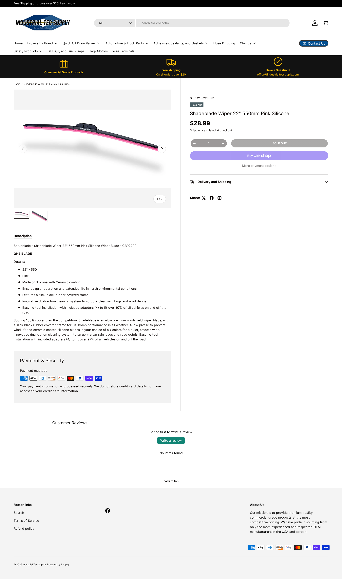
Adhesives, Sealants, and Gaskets (179, 43)
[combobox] (192, 23)
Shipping (195, 130)
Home (18, 43)
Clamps (245, 43)
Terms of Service (26, 521)
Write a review (171, 440)
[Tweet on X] (204, 198)
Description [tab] (23, 236)
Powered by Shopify (58, 564)
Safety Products (26, 51)
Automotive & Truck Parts (124, 43)
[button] (326, 23)
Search (19, 513)
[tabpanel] (92, 292)
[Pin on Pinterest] (219, 198)
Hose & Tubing (224, 43)
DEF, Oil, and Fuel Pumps (66, 51)
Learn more (67, 3)
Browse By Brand (40, 43)
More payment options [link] (259, 166)
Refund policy (24, 528)
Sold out (280, 143)
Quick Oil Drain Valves (79, 43)
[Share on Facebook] (212, 198)
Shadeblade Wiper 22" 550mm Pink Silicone (47, 83)
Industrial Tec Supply (34, 564)
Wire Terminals (123, 51)
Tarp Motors (98, 51)
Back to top (171, 481)
